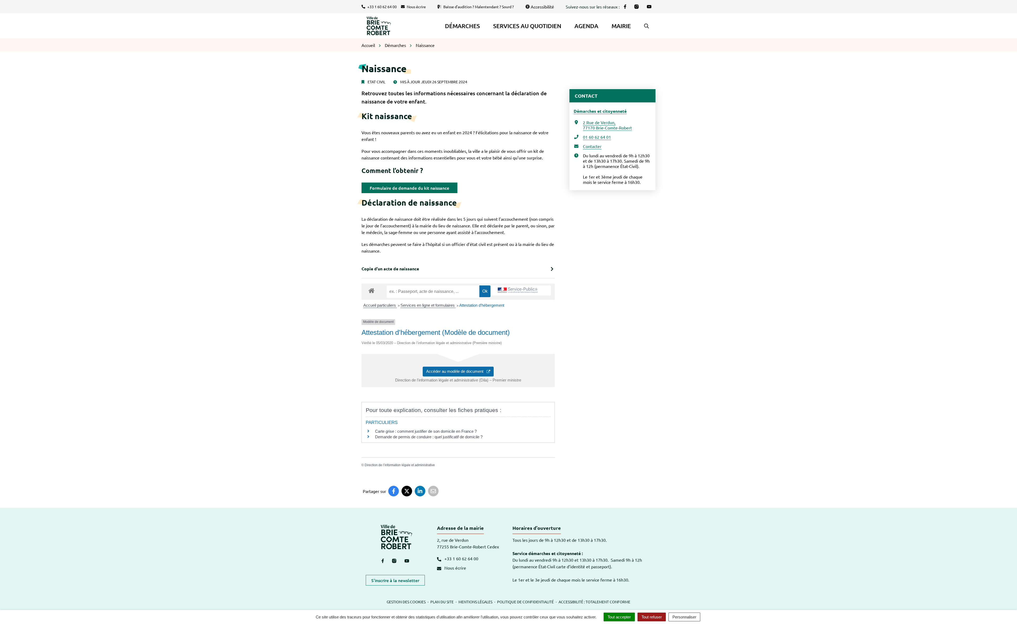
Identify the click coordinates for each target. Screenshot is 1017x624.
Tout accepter (619, 617)
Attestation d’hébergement (481, 305)
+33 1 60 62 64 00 (460, 558)
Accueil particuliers (380, 305)
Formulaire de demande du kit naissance (409, 188)
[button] (646, 26)
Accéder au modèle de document (456, 371)
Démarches (462, 25)
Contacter (592, 146)
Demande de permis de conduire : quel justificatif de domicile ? (429, 437)
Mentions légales (475, 601)
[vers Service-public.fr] (518, 290)
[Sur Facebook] (393, 491)
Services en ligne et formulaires (428, 305)
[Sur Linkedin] (420, 491)
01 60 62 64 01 (597, 137)
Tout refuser (651, 617)
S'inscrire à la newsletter (395, 580)
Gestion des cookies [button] (406, 601)
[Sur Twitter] (407, 491)
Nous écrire (454, 567)
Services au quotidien (527, 25)
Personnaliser (684, 617)
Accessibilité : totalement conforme (594, 601)
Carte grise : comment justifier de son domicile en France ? (426, 431)
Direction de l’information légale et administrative (400, 465)
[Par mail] (433, 491)
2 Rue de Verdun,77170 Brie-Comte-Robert (607, 125)
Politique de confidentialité (525, 601)
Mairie (621, 25)
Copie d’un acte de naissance (390, 268)
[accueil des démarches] (371, 289)
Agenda (586, 25)
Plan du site (442, 601)
